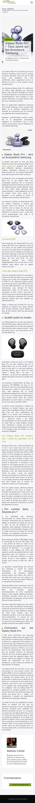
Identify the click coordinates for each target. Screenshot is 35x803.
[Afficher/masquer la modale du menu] (31, 2)
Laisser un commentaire (20, 785)
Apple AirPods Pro (9, 166)
